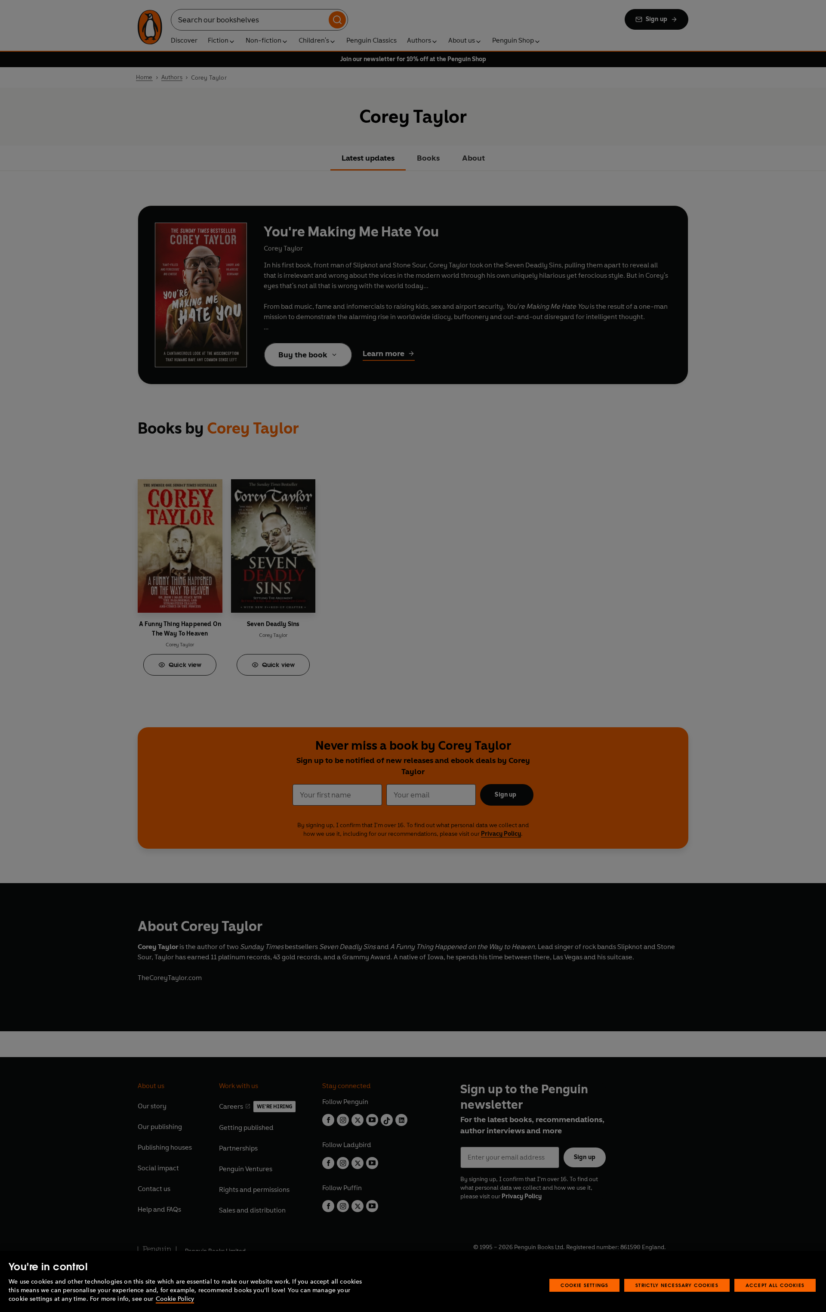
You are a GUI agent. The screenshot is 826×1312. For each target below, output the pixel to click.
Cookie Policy (175, 1299)
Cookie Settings (585, 1285)
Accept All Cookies (775, 1285)
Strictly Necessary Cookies (676, 1285)
